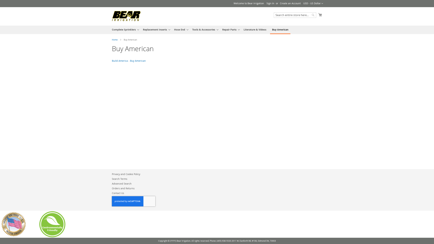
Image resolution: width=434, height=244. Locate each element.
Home (115, 39)
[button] (313, 3)
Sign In (270, 3)
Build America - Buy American (129, 60)
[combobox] (295, 15)
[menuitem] (124, 30)
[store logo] (126, 16)
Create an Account (290, 3)
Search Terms (119, 178)
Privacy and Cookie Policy (126, 174)
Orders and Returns (123, 188)
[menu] (217, 30)
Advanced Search (122, 183)
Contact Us (118, 193)
